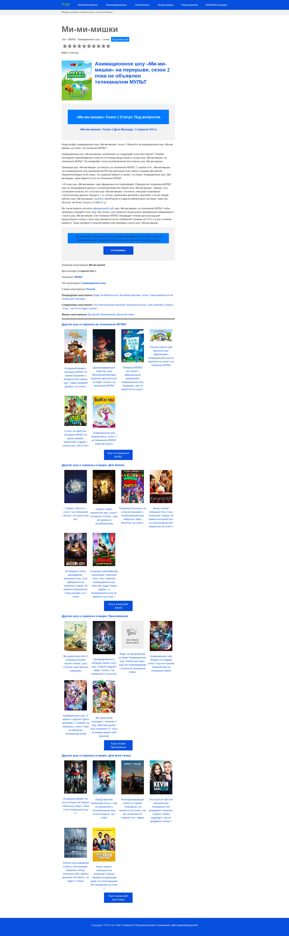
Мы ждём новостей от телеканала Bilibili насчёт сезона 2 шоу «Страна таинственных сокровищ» (76, 663)
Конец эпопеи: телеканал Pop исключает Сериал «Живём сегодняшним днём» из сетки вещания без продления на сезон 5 (104, 877)
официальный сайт (103, 208)
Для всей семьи (125, 314)
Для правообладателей (185, 925)
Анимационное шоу (94, 283)
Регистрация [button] (220, 4)
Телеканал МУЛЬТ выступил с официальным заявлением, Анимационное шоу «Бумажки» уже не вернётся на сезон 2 (132, 378)
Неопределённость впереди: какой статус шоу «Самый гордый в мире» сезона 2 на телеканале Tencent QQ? (104, 666)
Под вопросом (190, 4)
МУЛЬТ (79, 277)
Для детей (93, 314)
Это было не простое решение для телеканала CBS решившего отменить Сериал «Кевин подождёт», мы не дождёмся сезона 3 (161, 810)
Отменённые (142, 4)
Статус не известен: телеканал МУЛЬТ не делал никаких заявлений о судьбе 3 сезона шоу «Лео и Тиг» (75, 438)
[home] (66, 5)
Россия (90, 289)
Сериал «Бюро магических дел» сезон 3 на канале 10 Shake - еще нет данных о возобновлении (104, 516)
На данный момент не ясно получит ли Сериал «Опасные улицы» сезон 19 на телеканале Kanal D (75, 806)
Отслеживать (118, 250)
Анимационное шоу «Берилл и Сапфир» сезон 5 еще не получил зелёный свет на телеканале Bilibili (161, 663)
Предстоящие (165, 4)
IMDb (101, 198)
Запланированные (116, 4)
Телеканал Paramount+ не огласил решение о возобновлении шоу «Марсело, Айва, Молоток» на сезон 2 (132, 515)
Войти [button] (209, 4)
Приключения (107, 314)
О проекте (128, 925)
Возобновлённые (88, 4)
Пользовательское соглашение (152, 925)
